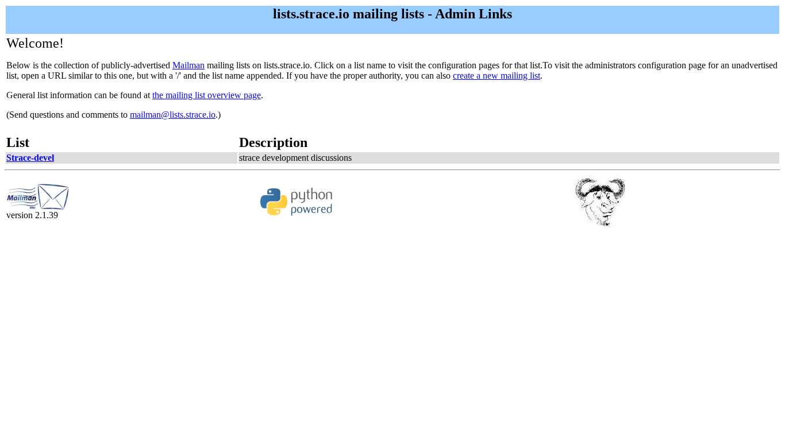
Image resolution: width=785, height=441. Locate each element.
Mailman (188, 65)
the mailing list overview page (206, 95)
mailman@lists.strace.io (173, 114)
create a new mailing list (496, 75)
